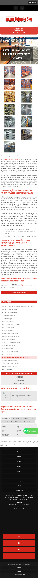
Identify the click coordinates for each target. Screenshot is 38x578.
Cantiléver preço (7, 319)
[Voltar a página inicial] (19, 18)
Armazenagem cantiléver (9, 313)
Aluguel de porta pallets (9, 310)
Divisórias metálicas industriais (11, 336)
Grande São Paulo (16, 421)
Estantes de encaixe (8, 348)
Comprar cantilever (7, 322)
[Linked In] (19, 549)
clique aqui (24, 285)
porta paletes (15, 159)
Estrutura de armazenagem (10, 351)
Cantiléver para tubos (8, 316)
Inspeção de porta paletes (9, 366)
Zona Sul (32, 418)
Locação (19, 461)
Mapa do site (19, 490)
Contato (19, 485)
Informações (6, 302)
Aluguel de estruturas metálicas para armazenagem (18, 307)
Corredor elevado (7, 331)
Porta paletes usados (21, 395)
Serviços (19, 476)
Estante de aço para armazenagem (12, 342)
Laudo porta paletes (8, 369)
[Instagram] (19, 543)
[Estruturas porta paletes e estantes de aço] (9, 72)
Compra (19, 471)
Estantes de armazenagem (10, 345)
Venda (19, 466)
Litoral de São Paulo (28, 421)
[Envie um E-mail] (22, 8)
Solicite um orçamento (19, 292)
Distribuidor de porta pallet (10, 333)
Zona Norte (16, 418)
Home (19, 452)
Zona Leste (5, 421)
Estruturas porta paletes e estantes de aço (15, 357)
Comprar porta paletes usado (11, 325)
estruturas (7, 159)
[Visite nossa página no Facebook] (19, 556)
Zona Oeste (24, 418)
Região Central (6, 418)
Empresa (19, 456)
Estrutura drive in (7, 354)
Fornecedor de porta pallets (10, 363)
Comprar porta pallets (8, 328)
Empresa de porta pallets (9, 339)
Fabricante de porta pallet (10, 360)
